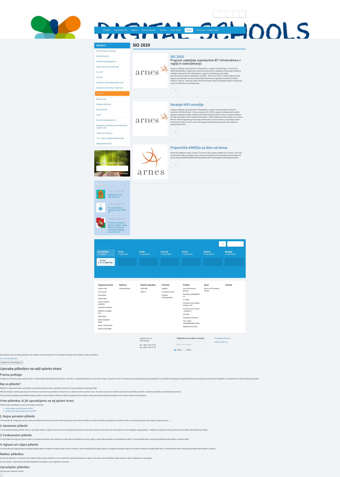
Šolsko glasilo (176, 30)
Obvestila (106, 30)
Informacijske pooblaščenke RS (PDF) (19, 408)
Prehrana (163, 30)
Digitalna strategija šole (105, 312)
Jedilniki (164, 288)
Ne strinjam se (16, 362)
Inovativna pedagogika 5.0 (106, 61)
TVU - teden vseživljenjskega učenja (110, 138)
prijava (179, 350)
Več (125, 185)
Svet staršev (102, 295)
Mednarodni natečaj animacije (107, 67)
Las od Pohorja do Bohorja (106, 51)
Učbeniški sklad (124, 288)
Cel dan (106, 261)
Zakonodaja (102, 298)
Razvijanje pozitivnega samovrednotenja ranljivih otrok (111, 126)
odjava (188, 350)
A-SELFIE (99, 77)
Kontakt (229, 285)
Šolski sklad (102, 316)
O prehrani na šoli (168, 292)
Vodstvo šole (102, 288)
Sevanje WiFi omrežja (186, 104)
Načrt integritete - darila (104, 321)
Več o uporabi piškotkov (9, 359)
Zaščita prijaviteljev (105, 329)
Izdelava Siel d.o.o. (221, 342)
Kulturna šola (101, 99)
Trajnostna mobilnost (104, 133)
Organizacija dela (120, 30)
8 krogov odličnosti (103, 104)
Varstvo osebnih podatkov (103, 303)
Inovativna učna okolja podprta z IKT (110, 82)
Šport (206, 285)
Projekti (189, 30)
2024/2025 (144, 288)
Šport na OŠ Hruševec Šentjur (211, 290)
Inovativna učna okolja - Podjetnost (109, 88)
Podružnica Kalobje (105, 307)
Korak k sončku (101, 110)
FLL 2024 (99, 72)
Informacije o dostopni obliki (207, 30)
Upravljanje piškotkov (222, 338)
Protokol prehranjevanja (167, 296)
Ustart (98, 115)
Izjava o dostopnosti (105, 325)
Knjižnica (134, 30)
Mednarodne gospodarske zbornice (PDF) (20, 411)
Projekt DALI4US (102, 56)
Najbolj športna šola (103, 144)
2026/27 (143, 292)
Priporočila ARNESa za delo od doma (198, 148)
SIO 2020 (99, 93)
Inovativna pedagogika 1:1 (106, 120)
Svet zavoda (102, 292)
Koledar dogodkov (149, 30)
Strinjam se (5, 362)
